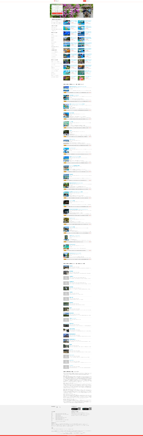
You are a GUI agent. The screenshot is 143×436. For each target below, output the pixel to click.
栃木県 (56, 414)
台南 (60, 421)
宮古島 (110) (52, 43)
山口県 (63, 418)
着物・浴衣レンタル (74, 415)
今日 (57, 21)
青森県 (56, 413)
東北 (51, 413)
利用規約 (84, 432)
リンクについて (58, 432)
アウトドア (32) (53, 64)
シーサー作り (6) (53, 56)
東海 (51, 416)
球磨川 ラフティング (79, 425)
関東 (51, 414)
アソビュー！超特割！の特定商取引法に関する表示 (66, 433)
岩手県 (58, 413)
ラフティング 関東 (67, 424)
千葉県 (63, 414)
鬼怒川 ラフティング (74, 425)
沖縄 (51, 420)
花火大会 (86, 415)
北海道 (52, 412)
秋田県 (61, 413)
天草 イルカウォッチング (53, 425)
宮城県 (60, 413)
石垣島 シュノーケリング (62, 424)
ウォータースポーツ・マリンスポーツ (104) (56, 63)
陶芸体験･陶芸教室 (73, 412)
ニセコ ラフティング (72, 424)
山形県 (63, 413)
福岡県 (56, 419)
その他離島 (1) (53, 48)
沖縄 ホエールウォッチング (60, 425)
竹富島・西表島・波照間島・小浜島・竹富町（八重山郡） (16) (56, 30)
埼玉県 (61, 414)
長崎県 (60, 419)
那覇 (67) (52, 34)
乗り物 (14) (52, 72)
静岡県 (56, 416)
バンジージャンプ (81, 415)
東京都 (65, 414)
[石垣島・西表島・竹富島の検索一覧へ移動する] (71, 11)
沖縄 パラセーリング (85, 424)
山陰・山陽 (52, 418)
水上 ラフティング (76, 424)
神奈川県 (67, 414)
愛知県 (60, 416)
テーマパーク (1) (53, 53)
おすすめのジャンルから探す (75, 411)
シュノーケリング (87, 413)
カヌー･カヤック (85, 412)
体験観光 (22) (53, 67)
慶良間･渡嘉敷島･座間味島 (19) (55, 46)
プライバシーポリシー (76, 433)
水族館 (84, 415)
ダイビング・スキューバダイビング (81, 413)
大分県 (63, 419)
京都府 (58, 417)
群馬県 (58, 414)
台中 (58, 421)
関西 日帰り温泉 (57, 424)
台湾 (51, 421)
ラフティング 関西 (83, 425)
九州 (51, 419)
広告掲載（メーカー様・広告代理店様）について (75, 432)
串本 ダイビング (69, 425)
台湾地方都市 (64, 421)
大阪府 (60, 417)
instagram (57, 407)
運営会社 (82, 433)
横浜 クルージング (80, 424)
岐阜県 (58, 416)
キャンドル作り (73, 414)
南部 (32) (52, 40)
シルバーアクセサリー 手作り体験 (78, 414)
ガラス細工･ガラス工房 (78, 412)
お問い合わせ (66, 432)
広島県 (61, 418)
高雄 (61, 421)
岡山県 (60, 418)
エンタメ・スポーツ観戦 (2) (54, 70)
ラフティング (87, 414)
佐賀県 (58, 419)
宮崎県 (65, 419)
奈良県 (63, 417)
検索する (57, 13)
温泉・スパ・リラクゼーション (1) (55, 66)
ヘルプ (62, 432)
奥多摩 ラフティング (65, 425)
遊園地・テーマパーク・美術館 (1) (55, 61)
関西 (51, 417)
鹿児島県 (67, 419)
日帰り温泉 (82, 412)
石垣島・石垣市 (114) (53, 27)
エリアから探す (53, 411)
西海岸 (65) (52, 37)
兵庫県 (61, 417)
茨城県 (60, 414)
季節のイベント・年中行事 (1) (54, 75)
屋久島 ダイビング (53, 424)
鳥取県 (56, 418)
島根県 (58, 418)
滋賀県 (56, 417)
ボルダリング (84, 414)
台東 (57, 421)
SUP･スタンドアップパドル (74, 413)
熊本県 (61, 419)
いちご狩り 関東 (87, 425)
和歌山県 (66, 417)
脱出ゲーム (77, 415)
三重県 (61, 416)
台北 (56, 421)
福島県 (65, 413)
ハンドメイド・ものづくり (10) (55, 69)
